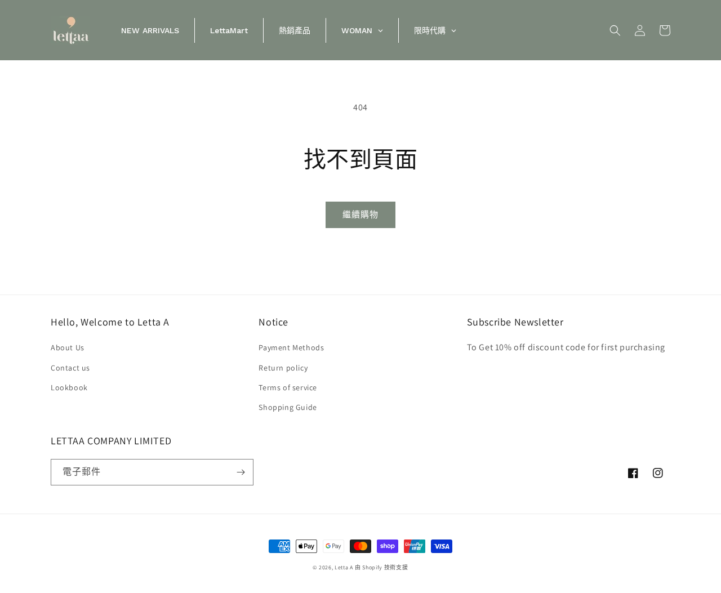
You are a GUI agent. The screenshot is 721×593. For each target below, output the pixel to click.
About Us (67, 347)
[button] (615, 30)
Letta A (344, 567)
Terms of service (288, 387)
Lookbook (69, 387)
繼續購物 (360, 214)
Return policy (283, 368)
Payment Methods (291, 347)
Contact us (70, 368)
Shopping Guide (288, 407)
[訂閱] (240, 472)
